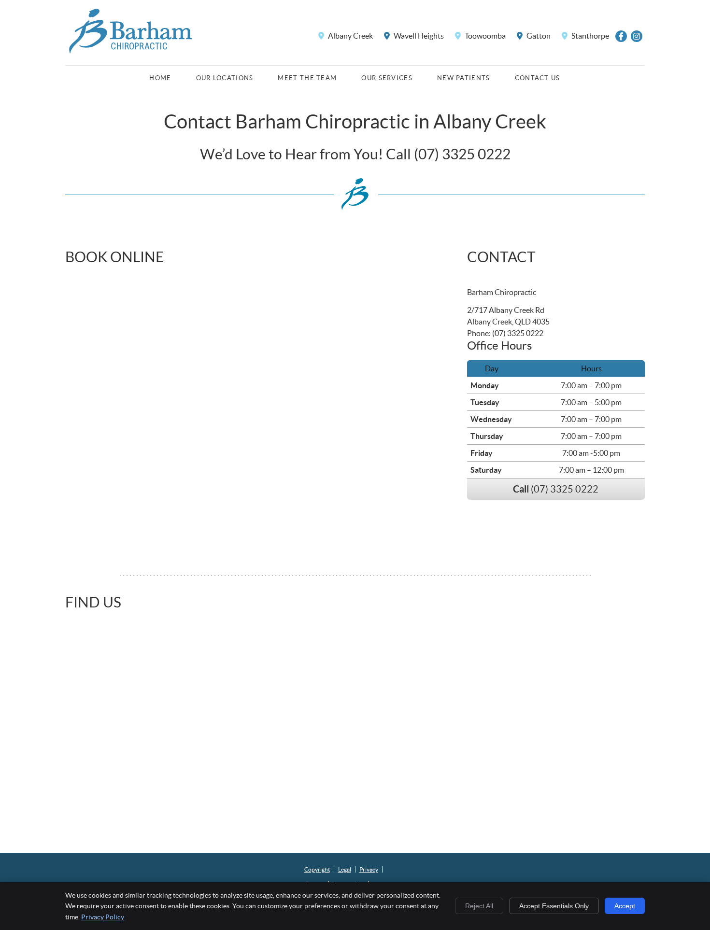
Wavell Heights (418, 35)
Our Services (386, 78)
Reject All (479, 906)
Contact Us (537, 78)
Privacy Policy (102, 917)
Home (160, 78)
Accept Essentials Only (554, 906)
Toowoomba (484, 35)
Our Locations (225, 78)
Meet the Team (307, 78)
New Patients (463, 78)
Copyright (317, 869)
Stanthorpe (589, 35)
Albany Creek (350, 35)
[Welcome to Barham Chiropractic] (130, 53)
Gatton (538, 35)
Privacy (368, 869)
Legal (344, 869)
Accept (624, 906)
